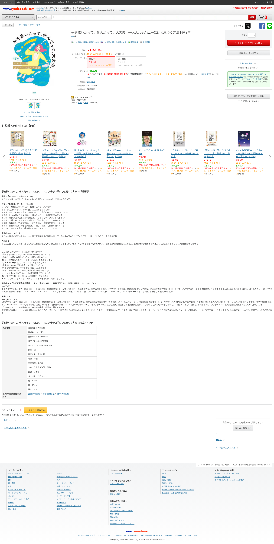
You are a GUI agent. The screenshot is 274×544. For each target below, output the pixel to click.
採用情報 (168, 535)
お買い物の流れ (116, 504)
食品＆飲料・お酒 (15, 477)
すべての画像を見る (32, 112)
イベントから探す (117, 484)
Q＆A (219, 440)
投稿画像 (134, 42)
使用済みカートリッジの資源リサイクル (178, 489)
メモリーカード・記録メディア (69, 499)
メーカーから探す (117, 473)
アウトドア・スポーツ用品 (18, 499)
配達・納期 (114, 514)
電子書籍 (11, 483)
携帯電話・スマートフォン (67, 477)
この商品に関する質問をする (115, 42)
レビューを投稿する (35, 410)
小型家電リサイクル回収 (171, 486)
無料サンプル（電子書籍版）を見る (34, 116)
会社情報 (178, 535)
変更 (122, 10)
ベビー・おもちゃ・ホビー (18, 473)
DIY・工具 (12, 509)
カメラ (59, 480)
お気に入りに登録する (248, 53)
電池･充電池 (61, 502)
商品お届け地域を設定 (45, 10)
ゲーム (59, 473)
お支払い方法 (115, 507)
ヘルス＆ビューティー (17, 489)
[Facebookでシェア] (262, 28)
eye (72, 36)
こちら (89, 8)
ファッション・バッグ (65, 483)
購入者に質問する (243, 428)
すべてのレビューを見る (15, 427)
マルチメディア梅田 (255, 74)
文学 (80, 103)
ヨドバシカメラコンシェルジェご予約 (229, 480)
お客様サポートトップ (86, 535)
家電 (10, 486)
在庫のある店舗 (246, 63)
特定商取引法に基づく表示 (151, 535)
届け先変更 (205, 74)
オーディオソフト (64, 496)
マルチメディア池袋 (253, 79)
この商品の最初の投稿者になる (87, 42)
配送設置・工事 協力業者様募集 (174, 493)
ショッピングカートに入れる (248, 42)
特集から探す (115, 494)
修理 (164, 473)
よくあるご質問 (191, 535)
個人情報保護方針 (131, 535)
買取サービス (167, 483)
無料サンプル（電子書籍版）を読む (248, 96)
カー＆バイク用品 (64, 489)
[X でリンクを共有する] (248, 28)
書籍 (73, 100)
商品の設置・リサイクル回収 (121, 511)
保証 (164, 477)
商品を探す (114, 517)
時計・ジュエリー (64, 486)
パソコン (11, 496)
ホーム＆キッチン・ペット (18, 493)
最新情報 (146, 42)
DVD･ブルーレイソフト (66, 493)
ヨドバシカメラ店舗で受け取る (227, 473)
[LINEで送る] (269, 28)
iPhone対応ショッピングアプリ (122, 524)
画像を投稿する (34, 120)
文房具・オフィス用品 (17, 506)
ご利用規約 (117, 535)
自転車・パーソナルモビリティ (69, 506)
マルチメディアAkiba (237, 74)
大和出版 (91, 82)
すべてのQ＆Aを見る (226, 448)
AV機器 (11, 502)
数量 (243, 35)
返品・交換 (166, 480)
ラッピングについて (222, 477)
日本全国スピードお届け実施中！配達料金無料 (252, 8)
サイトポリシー (104, 535)
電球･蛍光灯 (61, 509)
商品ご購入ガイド (117, 520)
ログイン (40, 8)
